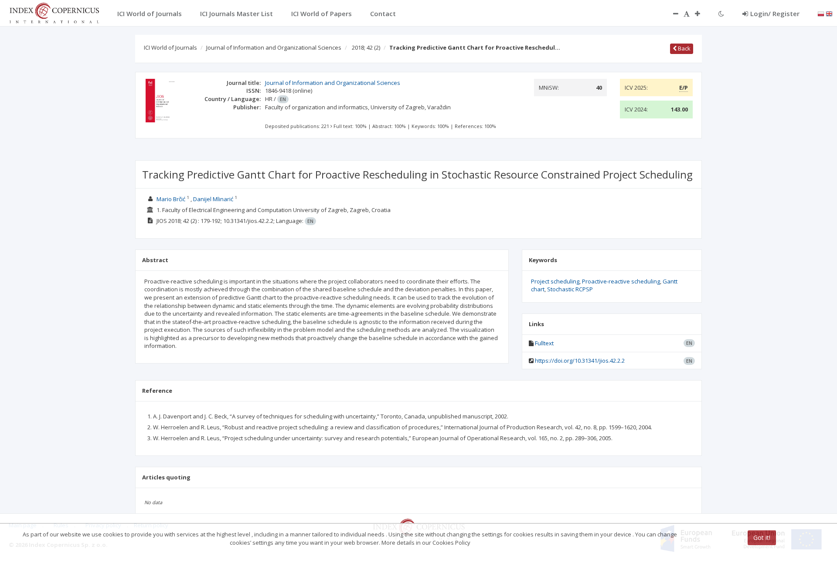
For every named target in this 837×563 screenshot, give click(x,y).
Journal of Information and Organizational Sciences (273, 47)
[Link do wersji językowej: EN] (829, 13)
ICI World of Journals (170, 47)
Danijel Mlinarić (213, 199)
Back (684, 48)
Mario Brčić (171, 199)
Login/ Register (775, 13)
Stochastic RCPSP (570, 289)
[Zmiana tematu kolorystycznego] (721, 13)
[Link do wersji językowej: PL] (820, 13)
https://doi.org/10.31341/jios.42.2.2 (580, 360)
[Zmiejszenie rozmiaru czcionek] (671, 13)
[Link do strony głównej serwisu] (54, 12)
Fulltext (544, 343)
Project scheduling (555, 281)
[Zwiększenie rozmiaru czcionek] (701, 13)
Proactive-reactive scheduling (621, 281)
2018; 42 (366, 47)
